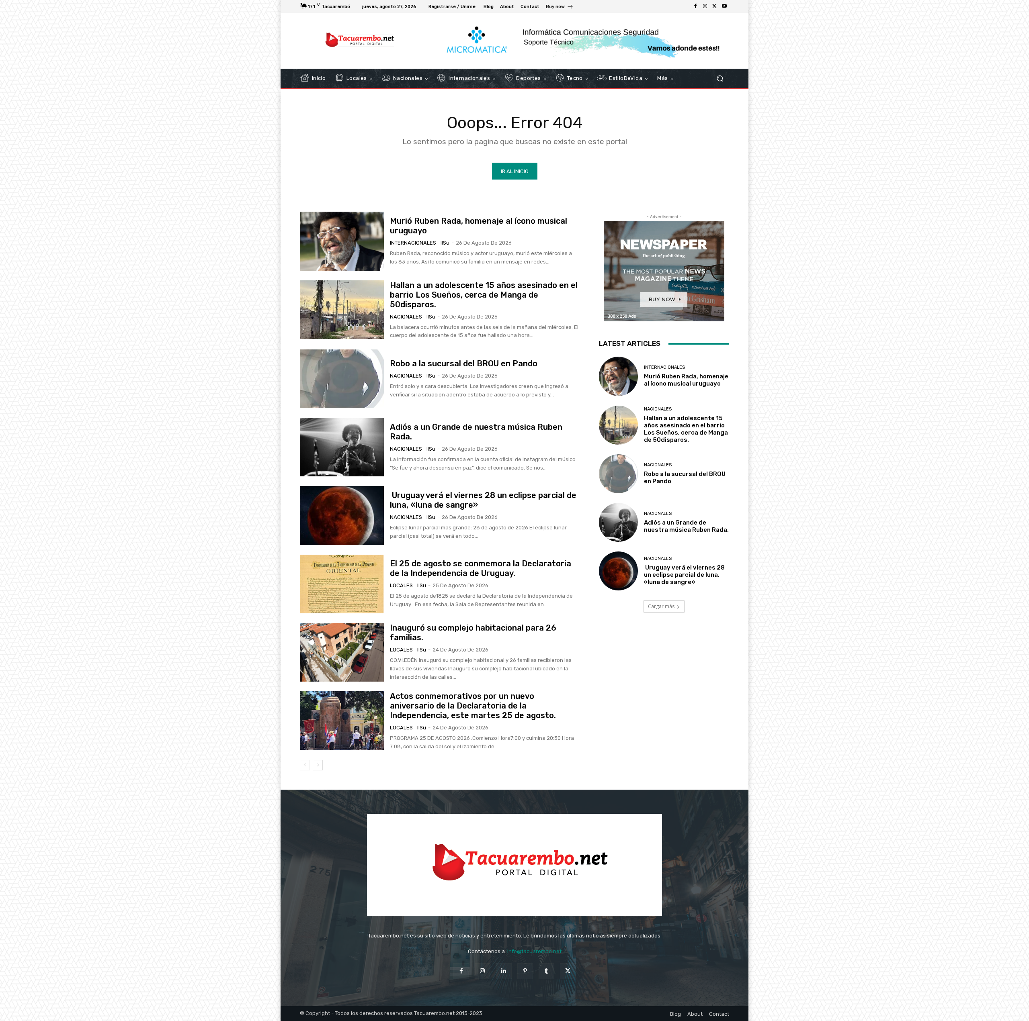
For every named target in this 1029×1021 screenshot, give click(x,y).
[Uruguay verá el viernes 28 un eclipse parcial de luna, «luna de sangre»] (342, 515)
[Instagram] (705, 6)
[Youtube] (724, 6)
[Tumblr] (546, 971)
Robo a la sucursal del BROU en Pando (463, 363)
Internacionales (413, 242)
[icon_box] (560, 7)
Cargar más (661, 606)
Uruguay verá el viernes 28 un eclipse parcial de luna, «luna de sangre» (684, 575)
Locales (401, 585)
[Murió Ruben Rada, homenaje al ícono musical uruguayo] (342, 241)
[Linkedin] (504, 971)
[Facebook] (695, 6)
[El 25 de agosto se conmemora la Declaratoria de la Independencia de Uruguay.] (342, 584)
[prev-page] (305, 765)
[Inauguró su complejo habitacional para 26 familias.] (342, 652)
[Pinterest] (525, 971)
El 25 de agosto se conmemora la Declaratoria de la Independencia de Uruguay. (480, 568)
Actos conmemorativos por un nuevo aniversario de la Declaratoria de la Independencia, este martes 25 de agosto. (473, 705)
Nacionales (406, 316)
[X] (714, 6)
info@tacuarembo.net (534, 951)
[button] (719, 78)
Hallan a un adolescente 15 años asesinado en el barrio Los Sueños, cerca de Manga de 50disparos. (484, 294)
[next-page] (318, 765)
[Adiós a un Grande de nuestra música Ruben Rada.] (342, 447)
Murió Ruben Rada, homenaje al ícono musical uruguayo (686, 380)
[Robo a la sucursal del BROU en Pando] (342, 378)
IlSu (445, 243)
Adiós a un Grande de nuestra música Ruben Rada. (686, 526)
